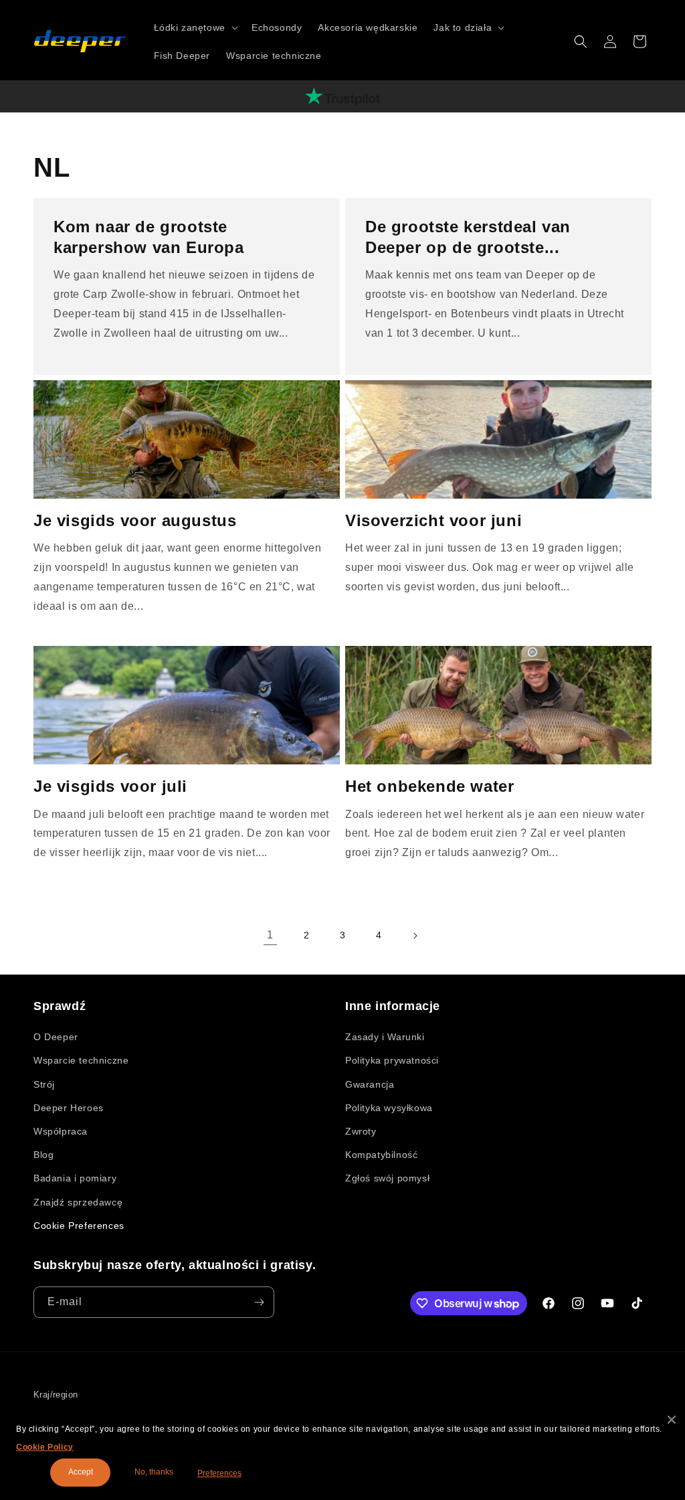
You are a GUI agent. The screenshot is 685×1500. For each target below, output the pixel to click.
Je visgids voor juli (110, 786)
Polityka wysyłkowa (389, 1107)
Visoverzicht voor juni (433, 520)
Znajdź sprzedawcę (77, 1202)
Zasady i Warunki (385, 1036)
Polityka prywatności (392, 1060)
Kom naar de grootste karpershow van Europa (149, 237)
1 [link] (270, 934)
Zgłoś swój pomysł (387, 1178)
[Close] (671, 1419)
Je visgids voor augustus (134, 520)
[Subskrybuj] (259, 1302)
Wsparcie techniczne (80, 1060)
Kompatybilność (381, 1154)
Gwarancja (369, 1084)
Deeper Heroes (68, 1107)
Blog (43, 1154)
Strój (44, 1084)
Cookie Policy (45, 1447)
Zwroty (361, 1131)
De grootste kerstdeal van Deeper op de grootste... (468, 237)
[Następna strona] (414, 935)
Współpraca (60, 1131)
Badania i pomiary (74, 1178)
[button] (194, 27)
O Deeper (55, 1036)
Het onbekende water (429, 786)
